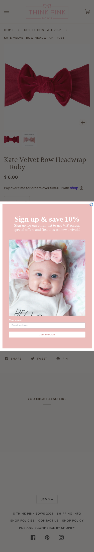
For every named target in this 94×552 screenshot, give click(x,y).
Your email (15, 320)
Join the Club (47, 334)
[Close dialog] (91, 204)
